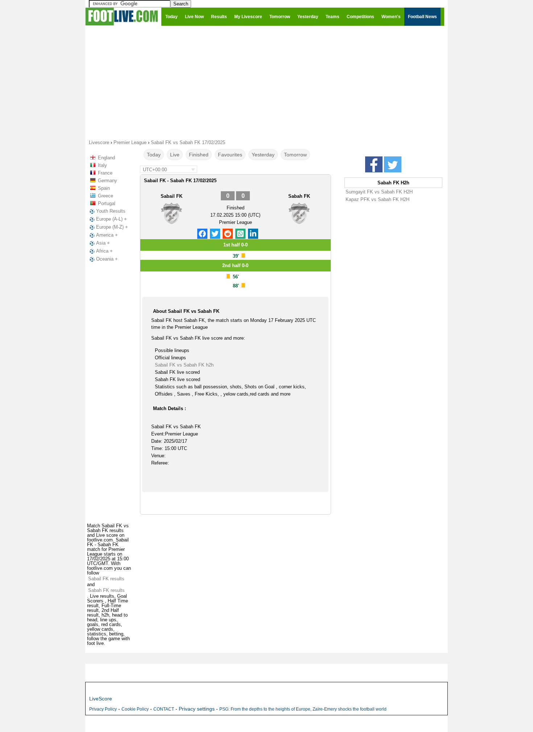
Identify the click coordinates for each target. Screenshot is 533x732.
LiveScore (100, 699)
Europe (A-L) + (111, 219)
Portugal (106, 203)
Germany (107, 180)
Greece (105, 196)
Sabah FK (299, 196)
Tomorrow (295, 155)
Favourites (230, 155)
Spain (104, 188)
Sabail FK (171, 196)
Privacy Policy (103, 709)
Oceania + (107, 259)
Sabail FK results (106, 578)
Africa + (104, 251)
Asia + (103, 243)
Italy (102, 165)
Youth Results (110, 211)
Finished (198, 155)
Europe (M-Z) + (112, 227)
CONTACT (163, 709)
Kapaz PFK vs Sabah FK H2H (377, 199)
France (105, 173)
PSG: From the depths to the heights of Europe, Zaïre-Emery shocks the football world (303, 709)
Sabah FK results (106, 590)
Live (174, 155)
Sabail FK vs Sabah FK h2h (184, 365)
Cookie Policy (135, 709)
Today (154, 155)
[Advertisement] (266, 82)
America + (107, 235)
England (106, 157)
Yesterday (263, 155)
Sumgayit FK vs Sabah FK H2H (379, 192)
